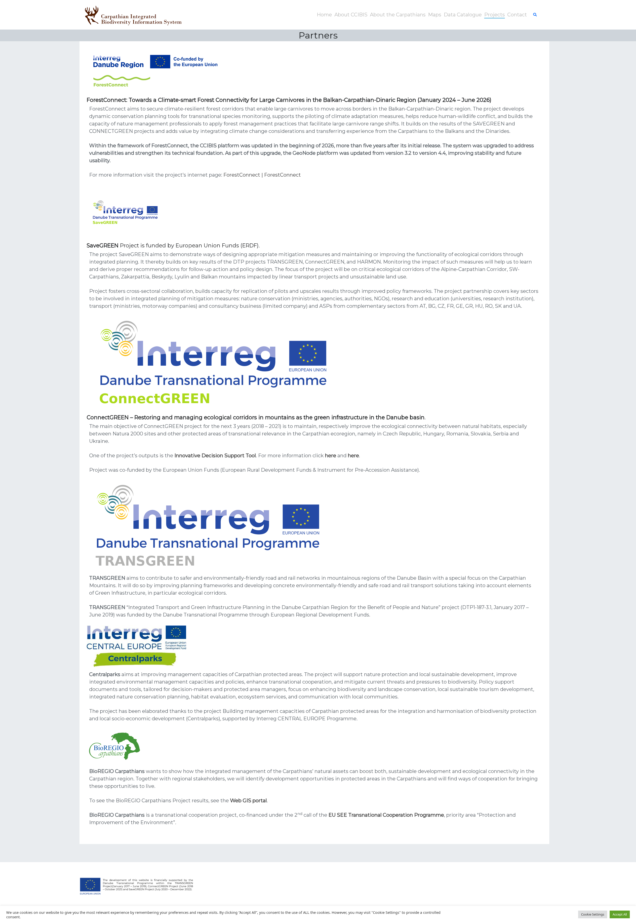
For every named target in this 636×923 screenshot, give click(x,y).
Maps (434, 15)
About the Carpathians (398, 15)
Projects (494, 15)
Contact (517, 15)
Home (324, 15)
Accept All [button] (620, 914)
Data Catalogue (463, 15)
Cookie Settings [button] (592, 914)
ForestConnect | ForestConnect (262, 175)
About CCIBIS (350, 15)
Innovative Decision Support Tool (215, 456)
